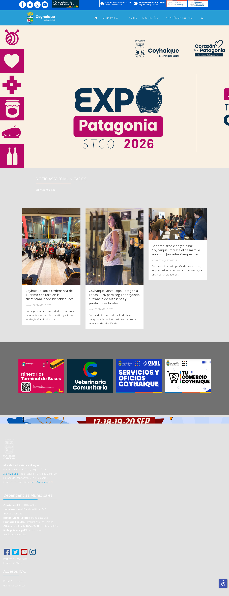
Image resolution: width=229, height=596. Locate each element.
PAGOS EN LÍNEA (150, 17)
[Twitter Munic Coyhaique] (29, 4)
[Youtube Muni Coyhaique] (44, 4)
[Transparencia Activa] (149, 3)
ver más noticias (45, 189)
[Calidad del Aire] (65, 4)
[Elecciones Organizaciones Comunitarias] (198, 3)
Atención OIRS (10, 473)
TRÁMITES (132, 17)
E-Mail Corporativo (13, 581)
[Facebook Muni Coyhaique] (22, 4)
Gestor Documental (14, 585)
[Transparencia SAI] (115, 3)
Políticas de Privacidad (15, 558)
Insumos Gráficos (12, 563)
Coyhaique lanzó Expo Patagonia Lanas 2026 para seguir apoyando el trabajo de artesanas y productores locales (114, 297)
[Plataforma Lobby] (176, 3)
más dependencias (15, 534)
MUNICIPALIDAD (110, 17)
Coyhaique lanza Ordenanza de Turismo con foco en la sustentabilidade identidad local (50, 295)
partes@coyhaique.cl (41, 482)
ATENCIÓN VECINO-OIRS (179, 17)
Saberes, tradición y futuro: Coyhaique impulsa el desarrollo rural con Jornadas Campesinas (176, 250)
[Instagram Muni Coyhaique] (37, 4)
